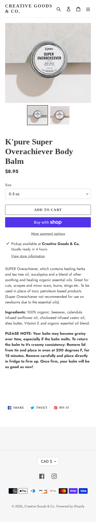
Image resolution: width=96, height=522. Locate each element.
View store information (28, 256)
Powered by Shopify (70, 506)
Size (8, 185)
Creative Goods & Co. (28, 8)
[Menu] (88, 8)
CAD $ (46, 461)
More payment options (48, 233)
